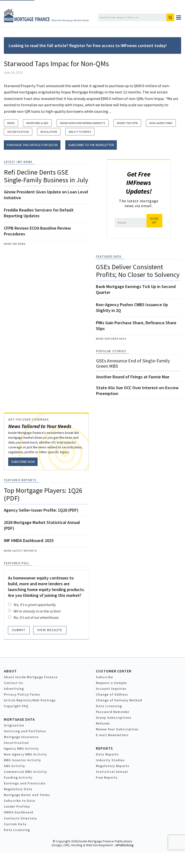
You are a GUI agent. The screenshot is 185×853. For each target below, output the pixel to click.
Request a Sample (111, 683)
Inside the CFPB (127, 123)
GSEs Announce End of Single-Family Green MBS (133, 363)
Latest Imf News (18, 162)
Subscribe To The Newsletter (91, 145)
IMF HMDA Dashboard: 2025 (28, 540)
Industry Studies (110, 760)
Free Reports (107, 777)
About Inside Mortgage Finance (31, 677)
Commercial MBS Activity (25, 771)
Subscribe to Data (19, 800)
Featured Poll (16, 563)
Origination (14, 725)
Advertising (14, 688)
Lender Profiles (17, 806)
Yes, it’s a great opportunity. (34, 604)
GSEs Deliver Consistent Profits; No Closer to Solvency (137, 270)
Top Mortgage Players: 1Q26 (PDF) (43, 494)
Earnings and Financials (25, 783)
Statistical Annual (112, 771)
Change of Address (112, 694)
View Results (49, 630)
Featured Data (108, 256)
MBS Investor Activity (22, 760)
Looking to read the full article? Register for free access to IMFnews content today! (88, 45)
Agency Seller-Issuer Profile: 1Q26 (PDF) (41, 510)
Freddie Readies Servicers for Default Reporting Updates (39, 213)
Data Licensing (109, 706)
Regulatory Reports (112, 766)
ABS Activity (14, 766)
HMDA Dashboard (18, 812)
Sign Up (154, 220)
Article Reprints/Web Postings (30, 700)
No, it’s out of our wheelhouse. (36, 617)
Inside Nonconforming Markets (82, 123)
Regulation (48, 132)
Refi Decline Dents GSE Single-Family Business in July (46, 176)
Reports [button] (104, 748)
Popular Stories (111, 351)
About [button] (10, 671)
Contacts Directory (20, 818)
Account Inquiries (111, 688)
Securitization (18, 132)
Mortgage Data (19, 719)
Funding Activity (18, 777)
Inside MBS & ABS (37, 123)
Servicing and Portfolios (25, 731)
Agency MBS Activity (21, 748)
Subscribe (104, 677)
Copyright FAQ (16, 706)
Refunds (103, 723)
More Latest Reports (20, 550)
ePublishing (124, 845)
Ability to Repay (80, 132)
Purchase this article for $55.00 (32, 145)
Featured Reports (20, 480)
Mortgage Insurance (21, 737)
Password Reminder (112, 712)
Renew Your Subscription (117, 729)
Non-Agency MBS (160, 123)
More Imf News (15, 244)
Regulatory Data (18, 789)
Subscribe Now (23, 461)
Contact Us (13, 683)
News (11, 123)
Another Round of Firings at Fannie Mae (132, 377)
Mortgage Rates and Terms (27, 795)
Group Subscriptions (114, 717)
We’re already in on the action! (37, 611)
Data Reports (107, 754)
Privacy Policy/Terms (22, 694)
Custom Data (15, 824)
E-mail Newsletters (112, 735)
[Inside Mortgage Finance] (46, 20)
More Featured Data (111, 338)
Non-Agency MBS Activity (25, 754)
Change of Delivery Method (119, 700)
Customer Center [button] (113, 671)
